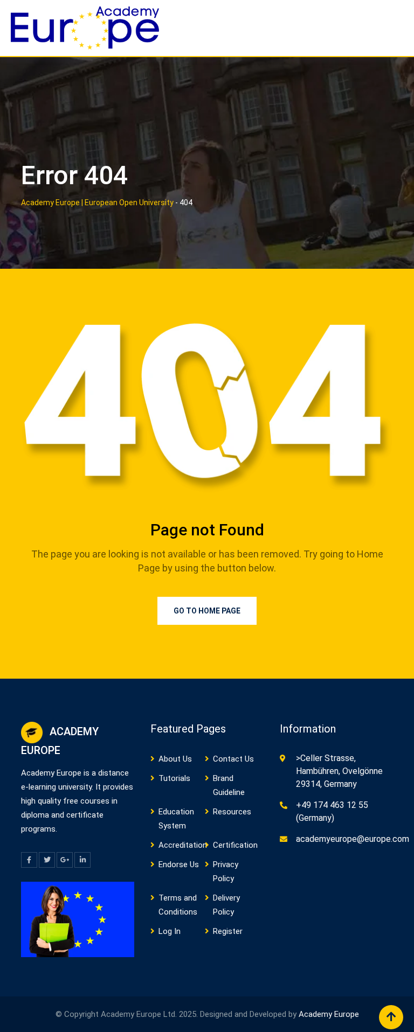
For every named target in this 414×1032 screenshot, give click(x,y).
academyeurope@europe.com (352, 839)
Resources (232, 812)
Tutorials (174, 778)
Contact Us (233, 759)
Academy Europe (329, 1014)
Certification (235, 845)
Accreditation (182, 845)
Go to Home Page (207, 610)
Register (228, 931)
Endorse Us (178, 864)
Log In (169, 931)
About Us (175, 759)
